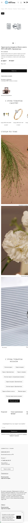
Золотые (15, 8)
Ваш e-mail (3, 63)
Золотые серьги (8, 367)
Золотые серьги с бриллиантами (14, 386)
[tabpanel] (14, 26)
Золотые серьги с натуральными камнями (14, 377)
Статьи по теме (9, 132)
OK (19, 517)
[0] (23, 2)
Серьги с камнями (21, 372)
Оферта (3, 504)
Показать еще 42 (14, 401)
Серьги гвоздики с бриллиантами (14, 381)
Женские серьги (22, 391)
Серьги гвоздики (20, 367)
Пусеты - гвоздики (21, 8)
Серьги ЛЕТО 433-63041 (6, 122)
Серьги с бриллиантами (8, 372)
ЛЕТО (6, 8)
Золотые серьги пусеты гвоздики (14, 396)
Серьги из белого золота (8, 391)
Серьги (2, 8)
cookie (3, 517)
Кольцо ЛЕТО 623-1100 (18, 122)
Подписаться (14, 431)
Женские (10, 8)
